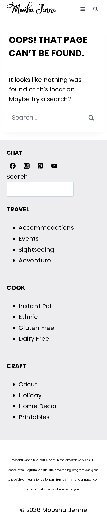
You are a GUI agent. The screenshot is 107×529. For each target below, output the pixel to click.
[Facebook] (13, 166)
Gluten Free (36, 328)
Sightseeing (36, 249)
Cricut (28, 384)
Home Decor (38, 406)
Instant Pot (35, 306)
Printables (34, 417)
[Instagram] (27, 166)
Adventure (35, 260)
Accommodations (46, 227)
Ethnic (28, 317)
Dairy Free (34, 338)
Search (17, 176)
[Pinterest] (40, 166)
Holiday (30, 395)
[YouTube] (54, 166)
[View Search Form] (95, 9)
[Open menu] (83, 9)
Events (29, 238)
